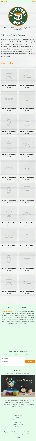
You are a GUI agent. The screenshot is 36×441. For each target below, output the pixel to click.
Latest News (18, 370)
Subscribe (30, 362)
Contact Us (18, 427)
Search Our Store (18, 415)
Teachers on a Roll (7, 311)
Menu (5, 1)
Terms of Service (18, 420)
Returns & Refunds (18, 424)
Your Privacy (18, 422)
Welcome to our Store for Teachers (18, 373)
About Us (18, 417)
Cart (33, 1)
